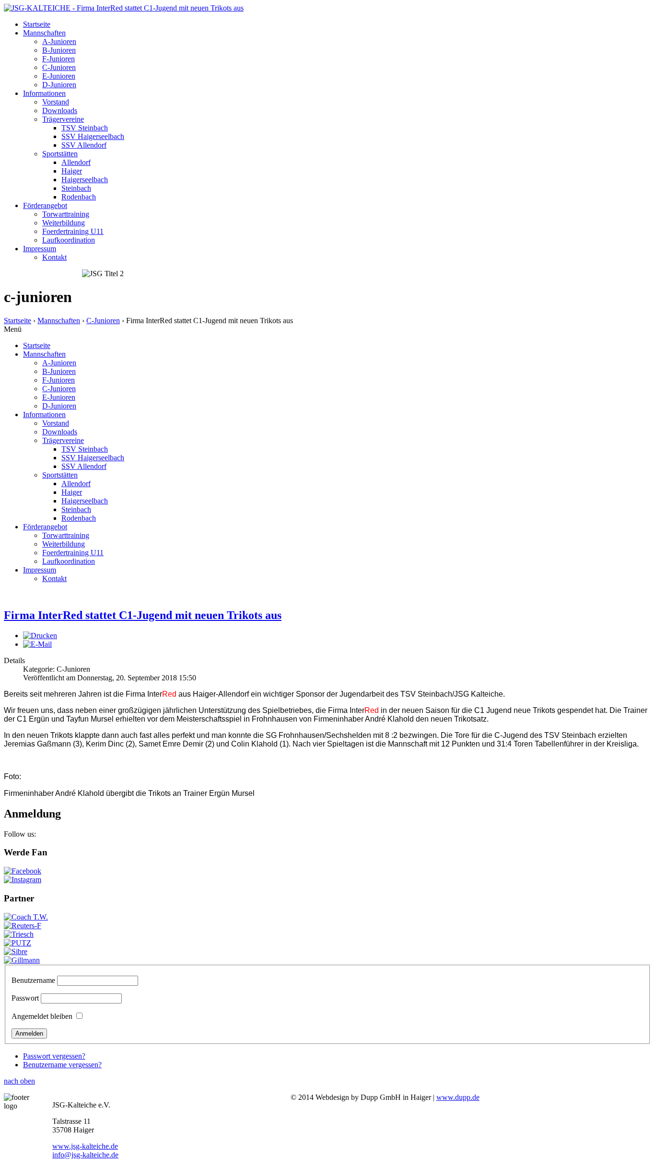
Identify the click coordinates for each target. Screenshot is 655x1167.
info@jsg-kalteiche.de (85, 1155)
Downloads (59, 110)
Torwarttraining (65, 214)
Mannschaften (44, 33)
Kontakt (54, 257)
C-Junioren (59, 67)
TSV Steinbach (84, 128)
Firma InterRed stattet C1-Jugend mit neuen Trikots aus (142, 615)
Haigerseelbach (84, 179)
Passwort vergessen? (54, 1056)
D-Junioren (59, 85)
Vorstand (55, 102)
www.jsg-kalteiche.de (85, 1146)
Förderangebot (45, 205)
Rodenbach (78, 197)
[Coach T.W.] (26, 917)
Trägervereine (63, 119)
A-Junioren (59, 41)
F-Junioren (58, 59)
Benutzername (33, 980)
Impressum (39, 249)
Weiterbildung (63, 223)
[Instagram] (22, 879)
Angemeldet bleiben (42, 1016)
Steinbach (76, 188)
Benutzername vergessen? (62, 1065)
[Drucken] (40, 635)
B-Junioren (59, 50)
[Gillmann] (22, 960)
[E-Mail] (37, 644)
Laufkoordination (68, 240)
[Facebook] (22, 871)
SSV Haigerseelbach (92, 136)
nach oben (19, 1081)
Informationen (44, 93)
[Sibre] (15, 951)
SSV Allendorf (83, 145)
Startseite (36, 24)
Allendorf (76, 162)
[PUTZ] (17, 943)
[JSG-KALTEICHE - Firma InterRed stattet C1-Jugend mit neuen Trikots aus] (124, 8)
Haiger (71, 171)
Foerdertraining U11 (73, 231)
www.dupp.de (458, 1097)
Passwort (25, 998)
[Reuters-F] (22, 926)
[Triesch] (19, 934)
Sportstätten (60, 154)
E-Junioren (58, 76)
